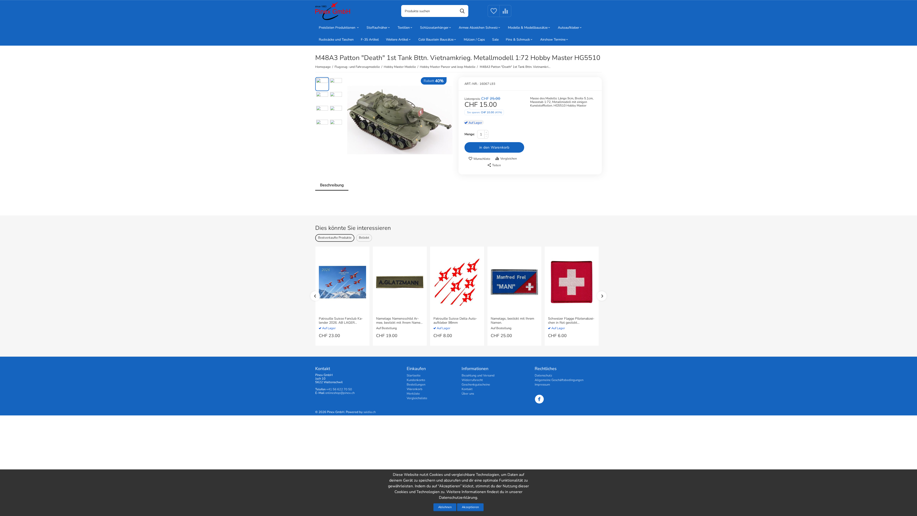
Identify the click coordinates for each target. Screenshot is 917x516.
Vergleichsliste (417, 398)
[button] (494, 165)
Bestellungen (416, 384)
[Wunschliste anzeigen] (493, 14)
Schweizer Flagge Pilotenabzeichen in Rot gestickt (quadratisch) (571, 321)
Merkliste (413, 394)
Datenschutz (543, 375)
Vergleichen (508, 158)
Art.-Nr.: (471, 84)
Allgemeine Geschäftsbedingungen (559, 380)
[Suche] (462, 11)
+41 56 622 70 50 (339, 389)
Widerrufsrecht (472, 380)
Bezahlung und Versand (478, 375)
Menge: (469, 134)
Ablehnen (445, 507)
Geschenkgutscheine (476, 384)
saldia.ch (369, 412)
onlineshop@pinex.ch (340, 393)
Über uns (468, 394)
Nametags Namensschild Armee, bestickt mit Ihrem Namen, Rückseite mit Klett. (399, 321)
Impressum (542, 384)
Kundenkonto (416, 380)
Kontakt (467, 389)
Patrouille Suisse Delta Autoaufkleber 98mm (455, 321)
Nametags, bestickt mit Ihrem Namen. (512, 321)
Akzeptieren (470, 507)
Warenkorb (414, 389)
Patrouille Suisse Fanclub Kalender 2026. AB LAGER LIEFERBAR (341, 321)
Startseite (414, 375)
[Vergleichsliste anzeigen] (505, 14)
